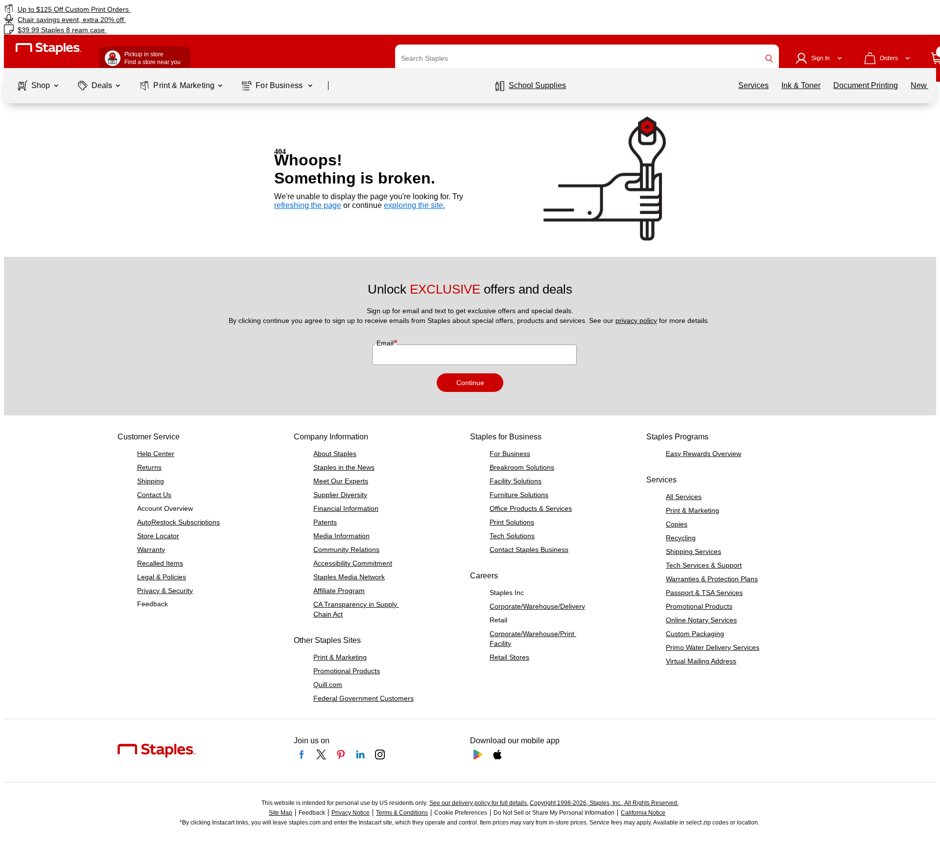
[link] (159, 9)
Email (386, 343)
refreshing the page (307, 205)
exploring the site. (414, 205)
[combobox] (587, 58)
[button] (769, 58)
